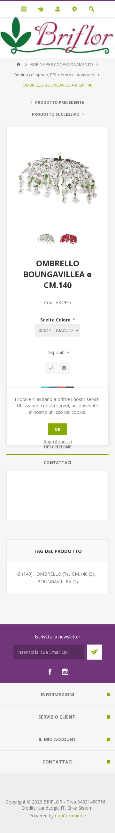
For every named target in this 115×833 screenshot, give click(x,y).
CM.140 (80, 574)
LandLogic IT (51, 808)
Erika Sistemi (80, 808)
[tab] (57, 447)
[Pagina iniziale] (18, 64)
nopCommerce (70, 815)
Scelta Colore (56, 320)
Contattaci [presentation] (57, 462)
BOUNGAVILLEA (54, 582)
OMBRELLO (48, 574)
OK (57, 429)
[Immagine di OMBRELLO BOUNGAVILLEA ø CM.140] (46, 238)
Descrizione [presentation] (57, 447)
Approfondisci (57, 441)
